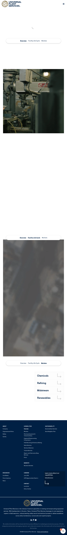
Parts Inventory (7, 478)
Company (5, 428)
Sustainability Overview (51, 428)
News (4, 480)
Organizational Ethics (8, 431)
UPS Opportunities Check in (31, 478)
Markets (44, 41)
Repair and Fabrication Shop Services (31, 454)
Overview (23, 41)
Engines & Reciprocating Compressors (30, 439)
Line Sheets (6, 475)
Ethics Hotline (27, 488)
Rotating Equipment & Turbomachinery (29, 434)
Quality (4, 436)
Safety (4, 434)
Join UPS (26, 475)
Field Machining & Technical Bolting (33, 442)
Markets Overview (28, 465)
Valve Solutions (27, 445)
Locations (26, 486)
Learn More (7, 158)
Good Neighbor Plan (50, 431)
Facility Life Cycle (34, 41)
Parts (25, 457)
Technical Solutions (29, 448)
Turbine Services (28, 450)
